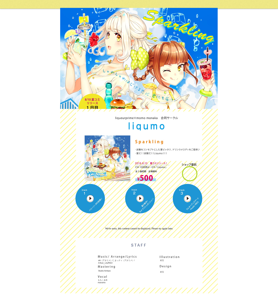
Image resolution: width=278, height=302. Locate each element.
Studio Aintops (104, 271)
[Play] (90, 198)
